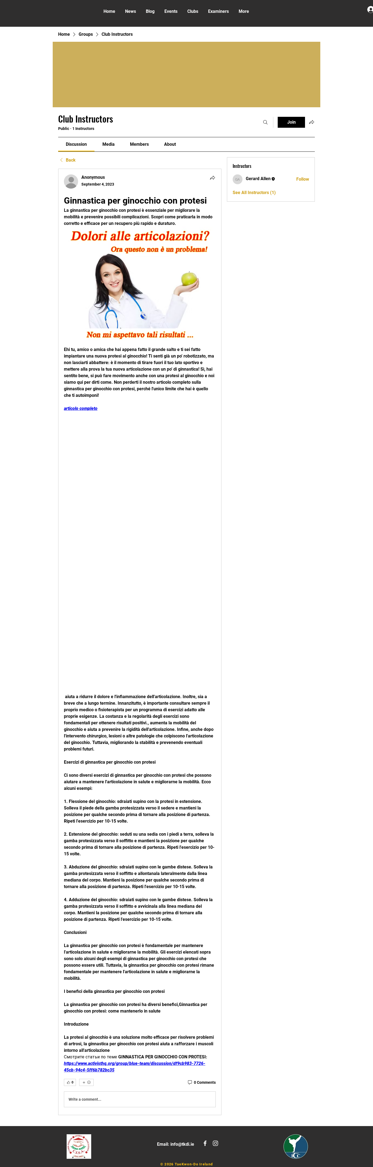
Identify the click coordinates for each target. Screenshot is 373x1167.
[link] (76, 144)
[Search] (265, 122)
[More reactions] (86, 1082)
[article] (139, 642)
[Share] (212, 177)
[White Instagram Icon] (215, 1143)
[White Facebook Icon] (205, 1143)
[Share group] (311, 122)
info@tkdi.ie (182, 1144)
